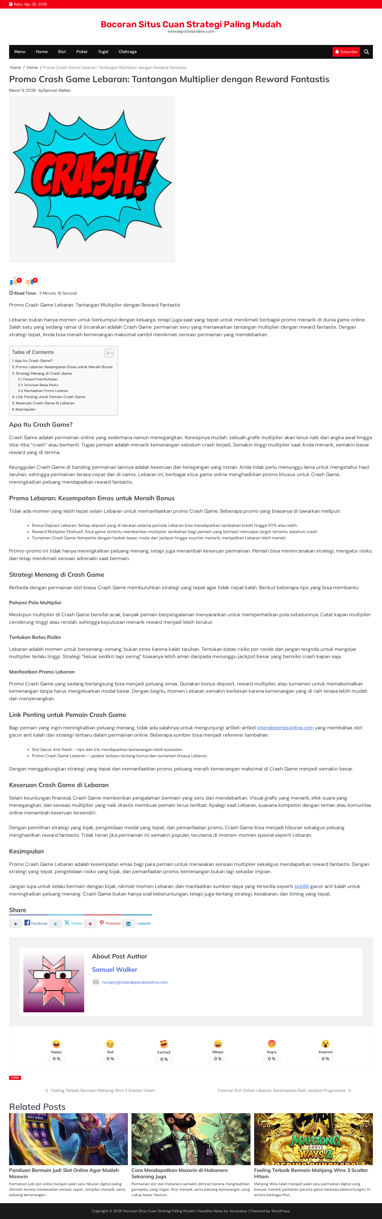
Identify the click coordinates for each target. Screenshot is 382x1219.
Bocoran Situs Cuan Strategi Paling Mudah (191, 24)
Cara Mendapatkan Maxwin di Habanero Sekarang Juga (179, 1173)
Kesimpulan (25, 409)
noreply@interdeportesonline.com (135, 982)
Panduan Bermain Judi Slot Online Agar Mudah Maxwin (64, 1173)
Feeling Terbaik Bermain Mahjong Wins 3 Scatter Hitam (311, 1173)
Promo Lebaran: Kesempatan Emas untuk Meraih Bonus (64, 367)
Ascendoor (238, 1211)
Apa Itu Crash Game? (33, 360)
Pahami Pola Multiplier (40, 379)
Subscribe (348, 51)
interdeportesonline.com (285, 727)
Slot (62, 51)
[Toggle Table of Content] (107, 353)
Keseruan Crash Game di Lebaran (45, 403)
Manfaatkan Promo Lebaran (46, 390)
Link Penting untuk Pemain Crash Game (50, 396)
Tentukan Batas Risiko (41, 385)
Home (42, 51)
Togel (103, 51)
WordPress (280, 1211)
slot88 (301, 886)
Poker (82, 51)
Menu (19, 51)
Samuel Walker (57, 90)
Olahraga (128, 51)
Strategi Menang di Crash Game (44, 373)
